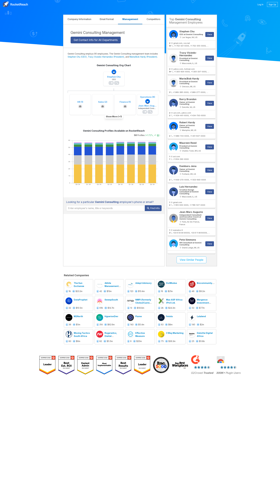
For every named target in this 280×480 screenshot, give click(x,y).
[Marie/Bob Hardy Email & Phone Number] (173, 82)
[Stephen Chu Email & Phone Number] (173, 34)
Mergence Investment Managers (203, 302)
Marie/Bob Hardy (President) (143, 57)
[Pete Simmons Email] (173, 243)
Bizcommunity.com (207, 283)
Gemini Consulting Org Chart (114, 65)
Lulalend (201, 316)
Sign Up (272, 4)
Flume (138, 316)
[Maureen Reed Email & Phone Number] (173, 147)
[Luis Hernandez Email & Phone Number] (173, 191)
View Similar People (191, 259)
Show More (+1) (114, 116)
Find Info (155, 208)
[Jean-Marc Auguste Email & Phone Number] (173, 218)
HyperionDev (111, 316)
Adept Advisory (143, 283)
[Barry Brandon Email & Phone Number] (173, 103)
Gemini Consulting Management (98, 32)
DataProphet (80, 299)
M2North (78, 316)
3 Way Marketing (174, 333)
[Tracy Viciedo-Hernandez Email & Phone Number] (173, 58)
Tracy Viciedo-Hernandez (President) (106, 57)
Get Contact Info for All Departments (96, 39)
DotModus (171, 283)
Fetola (169, 316)
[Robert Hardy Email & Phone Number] (173, 126)
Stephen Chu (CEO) (77, 57)
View (209, 34)
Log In (260, 4)
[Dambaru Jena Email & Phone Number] (173, 170)
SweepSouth (111, 299)
